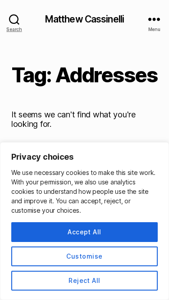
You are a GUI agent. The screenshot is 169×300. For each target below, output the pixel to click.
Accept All (84, 232)
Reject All (84, 280)
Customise (84, 256)
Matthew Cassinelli (84, 19)
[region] (84, 221)
